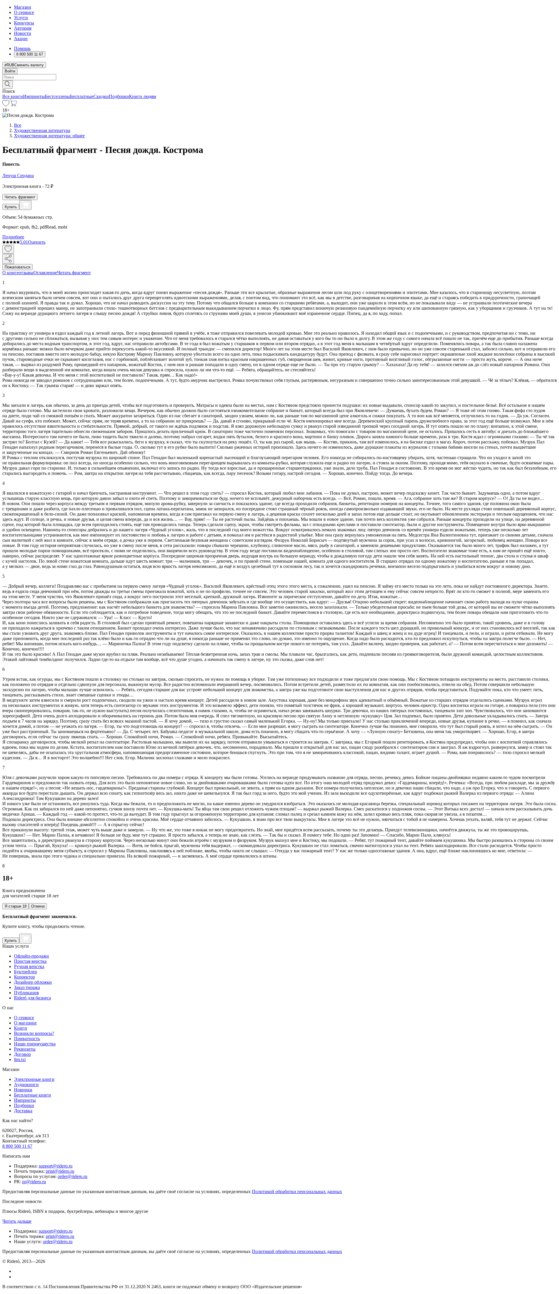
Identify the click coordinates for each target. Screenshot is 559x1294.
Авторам (22, 28)
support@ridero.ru (55, 1165)
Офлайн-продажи (31, 955)
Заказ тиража (27, 987)
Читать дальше (16, 1221)
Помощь (22, 48)
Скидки (101, 96)
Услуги (21, 17)
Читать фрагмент (20, 197)
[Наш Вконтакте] (17, 1271)
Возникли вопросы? (34, 1033)
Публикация (26, 992)
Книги (20, 1028)
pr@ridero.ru (34, 1181)
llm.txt (20, 1059)
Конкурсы (24, 22)
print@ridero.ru (60, 1171)
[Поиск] (7, 84)
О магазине (25, 1022)
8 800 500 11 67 (17, 1146)
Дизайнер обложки (33, 982)
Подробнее (13, 236)
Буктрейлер (25, 971)
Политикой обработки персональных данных (297, 1191)
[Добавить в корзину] (25, 205)
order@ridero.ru (72, 1176)
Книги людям (142, 96)
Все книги (12, 96)
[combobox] (279, 77)
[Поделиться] (8, 259)
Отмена (38, 906)
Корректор (24, 976)
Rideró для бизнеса (32, 997)
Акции (21, 38)
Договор (22, 1054)
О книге (10, 272)
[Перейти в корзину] (13, 104)
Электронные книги (34, 1079)
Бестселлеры (57, 96)
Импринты (34, 96)
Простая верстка (30, 961)
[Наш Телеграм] (16, 1276)
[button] (279, 84)
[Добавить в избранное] (8, 249)
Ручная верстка (29, 966)
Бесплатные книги (32, 1094)
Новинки (23, 1089)
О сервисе (24, 12)
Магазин (22, 7)
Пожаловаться (17, 267)
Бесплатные (81, 96)
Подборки (119, 96)
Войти (10, 71)
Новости (22, 33)
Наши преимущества (35, 1043)
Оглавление (45, 272)
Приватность (27, 1038)
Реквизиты (25, 1049)
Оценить (36, 242)
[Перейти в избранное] (5, 104)
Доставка (23, 1110)
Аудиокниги (26, 1084)
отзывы (26, 272)
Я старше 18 (15, 906)
